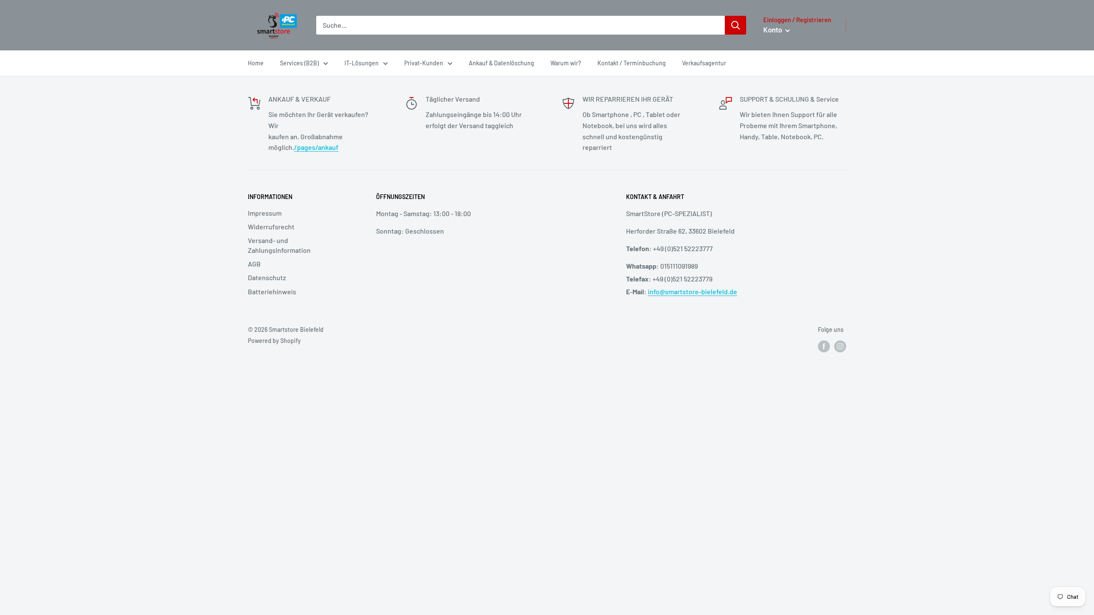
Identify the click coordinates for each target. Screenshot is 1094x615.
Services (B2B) (299, 63)
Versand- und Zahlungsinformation (279, 245)
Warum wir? (565, 63)
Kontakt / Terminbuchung (631, 63)
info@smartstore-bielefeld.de (692, 291)
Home (256, 63)
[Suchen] (735, 25)
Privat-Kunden (423, 63)
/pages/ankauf (316, 147)
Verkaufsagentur (704, 63)
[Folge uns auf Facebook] (824, 346)
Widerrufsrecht (271, 227)
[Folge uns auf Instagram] (840, 346)
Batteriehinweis (272, 291)
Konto (773, 29)
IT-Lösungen (361, 63)
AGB (254, 264)
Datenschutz (267, 277)
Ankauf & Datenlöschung (501, 63)
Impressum (265, 213)
